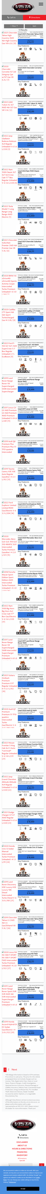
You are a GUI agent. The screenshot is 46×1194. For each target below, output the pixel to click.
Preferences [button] (12, 1182)
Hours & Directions (22, 1149)
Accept (23, 1189)
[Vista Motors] (23, 7)
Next (14, 1069)
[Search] (41, 1165)
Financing (22, 1152)
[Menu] (41, 4)
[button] (42, 1036)
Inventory (22, 1155)
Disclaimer (22, 1142)
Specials (22, 1161)
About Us (22, 1146)
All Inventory (22, 1158)
